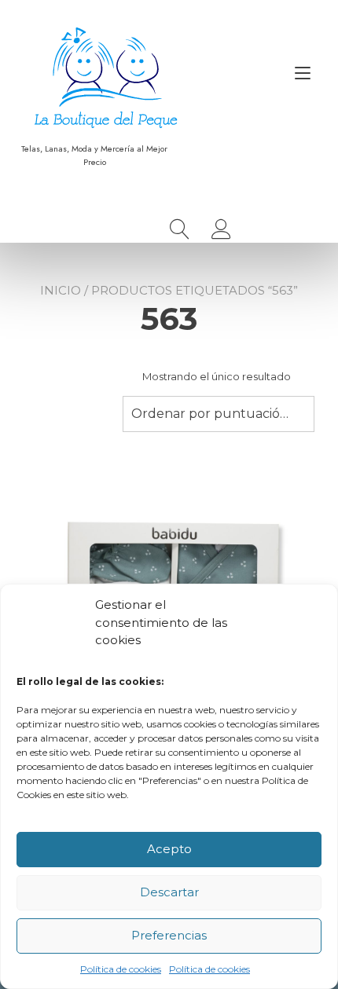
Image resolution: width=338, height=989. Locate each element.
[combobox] (218, 414)
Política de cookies (120, 969)
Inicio (60, 290)
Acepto (169, 848)
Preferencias (169, 935)
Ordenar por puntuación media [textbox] (218, 413)
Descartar (169, 892)
